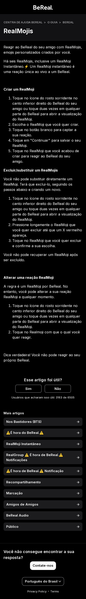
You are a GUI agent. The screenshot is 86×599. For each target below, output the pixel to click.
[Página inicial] (43, 7)
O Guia (52, 22)
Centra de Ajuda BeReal (23, 22)
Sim (28, 389)
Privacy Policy (37, 591)
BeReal (68, 22)
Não (57, 389)
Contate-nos (43, 565)
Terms (54, 591)
